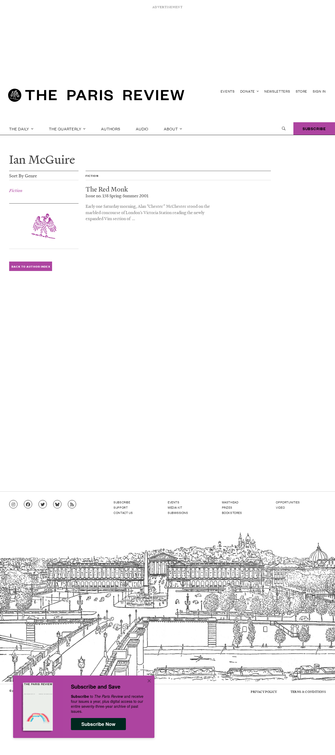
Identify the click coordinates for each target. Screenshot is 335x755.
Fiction (15, 190)
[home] (96, 97)
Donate (248, 91)
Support (121, 507)
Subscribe (314, 128)
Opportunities (288, 502)
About (171, 128)
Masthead (230, 502)
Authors (110, 128)
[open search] (283, 128)
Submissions (178, 512)
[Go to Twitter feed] (42, 504)
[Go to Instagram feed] (13, 504)
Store (302, 91)
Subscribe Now (98, 724)
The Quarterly (65, 128)
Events (228, 91)
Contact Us (123, 512)
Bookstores (232, 512)
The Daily (19, 128)
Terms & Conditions (308, 691)
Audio (142, 128)
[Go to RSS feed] (72, 504)
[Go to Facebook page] (28, 504)
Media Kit (175, 507)
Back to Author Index (31, 266)
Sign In (319, 91)
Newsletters (277, 91)
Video (280, 507)
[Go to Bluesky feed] (57, 504)
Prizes (227, 507)
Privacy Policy (264, 691)
